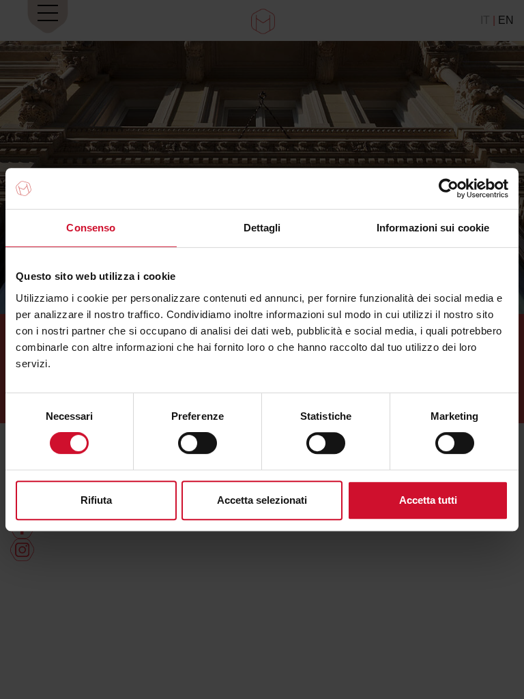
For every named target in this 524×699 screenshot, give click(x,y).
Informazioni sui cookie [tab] (433, 227)
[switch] (197, 443)
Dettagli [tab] (262, 227)
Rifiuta (96, 500)
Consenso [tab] (90, 227)
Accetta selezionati (262, 500)
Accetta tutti (428, 500)
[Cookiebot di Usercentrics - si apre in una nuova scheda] (448, 188)
